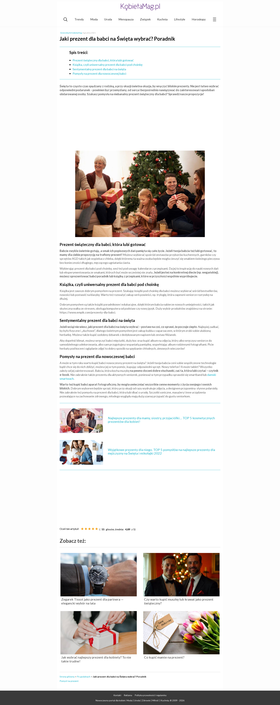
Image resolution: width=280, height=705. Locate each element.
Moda (94, 19)
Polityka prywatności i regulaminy (151, 695)
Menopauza (126, 19)
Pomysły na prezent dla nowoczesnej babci (99, 73)
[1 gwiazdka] (82, 528)
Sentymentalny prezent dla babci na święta (99, 69)
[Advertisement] (140, 122)
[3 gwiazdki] (89, 528)
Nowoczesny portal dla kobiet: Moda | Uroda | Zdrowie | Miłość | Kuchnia (132, 700)
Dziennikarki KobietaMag (71, 33)
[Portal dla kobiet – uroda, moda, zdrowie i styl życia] (140, 7)
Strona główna (67, 676)
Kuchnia (162, 19)
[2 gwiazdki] (86, 528)
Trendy (79, 19)
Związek (145, 19)
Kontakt (117, 695)
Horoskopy (199, 19)
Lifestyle (179, 19)
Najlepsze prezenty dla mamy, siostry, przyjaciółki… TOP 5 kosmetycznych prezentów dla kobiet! (161, 419)
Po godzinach (83, 676)
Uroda (108, 19)
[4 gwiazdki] (93, 528)
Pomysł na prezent (69, 681)
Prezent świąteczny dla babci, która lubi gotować (103, 60)
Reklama (128, 695)
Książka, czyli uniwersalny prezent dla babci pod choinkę (107, 64)
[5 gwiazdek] (96, 528)
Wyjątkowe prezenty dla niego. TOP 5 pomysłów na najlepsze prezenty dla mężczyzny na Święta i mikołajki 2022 (161, 451)
